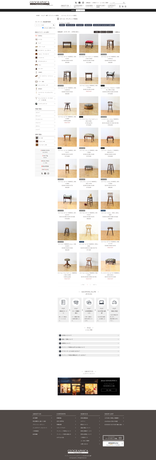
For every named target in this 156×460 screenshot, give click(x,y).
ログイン (83, 421)
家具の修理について (86, 434)
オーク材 (41, 138)
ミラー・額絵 (41, 81)
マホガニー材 (42, 141)
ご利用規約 (36, 431)
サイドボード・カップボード (44, 50)
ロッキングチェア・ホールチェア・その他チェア (104, 25)
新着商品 (40, 35)
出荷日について (64, 343)
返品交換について (85, 428)
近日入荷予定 (60, 421)
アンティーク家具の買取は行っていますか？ (72, 355)
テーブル (40, 39)
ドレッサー (40, 68)
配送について (84, 424)
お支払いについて (65, 335)
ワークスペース (39, 119)
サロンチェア (88, 25)
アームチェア (80, 25)
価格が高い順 (103, 32)
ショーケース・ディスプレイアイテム (45, 93)
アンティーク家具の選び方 (64, 434)
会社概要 (35, 418)
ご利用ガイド (95, 2)
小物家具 (40, 72)
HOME (38, 15)
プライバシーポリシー (39, 424)
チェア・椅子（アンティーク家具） (50, 15)
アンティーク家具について (64, 431)
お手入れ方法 (60, 437)
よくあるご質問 (104, 2)
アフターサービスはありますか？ (69, 351)
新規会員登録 (45, 166)
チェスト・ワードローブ (43, 54)
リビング (37, 112)
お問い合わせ (84, 444)
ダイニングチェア (70, 25)
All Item (62, 25)
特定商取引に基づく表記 (39, 421)
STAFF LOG (45, 169)
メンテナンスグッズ (42, 103)
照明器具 (40, 88)
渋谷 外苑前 (111, 421)
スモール (37, 126)
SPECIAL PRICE (45, 161)
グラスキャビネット (42, 61)
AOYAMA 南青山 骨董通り (112, 418)
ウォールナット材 (43, 144)
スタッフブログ (61, 428)
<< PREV (82, 284)
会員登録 (88, 2)
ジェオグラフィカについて (40, 428)
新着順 (97, 32)
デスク (39, 65)
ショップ (37, 129)
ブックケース (41, 57)
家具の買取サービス (86, 431)
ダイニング (38, 116)
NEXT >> (95, 284)
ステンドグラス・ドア (43, 85)
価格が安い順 (110, 32)
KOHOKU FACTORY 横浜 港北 (113, 424)
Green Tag (45, 156)
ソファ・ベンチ (41, 46)
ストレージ (38, 122)
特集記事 (59, 424)
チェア (39, 43)
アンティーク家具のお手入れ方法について (72, 347)
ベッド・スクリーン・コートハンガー (45, 76)
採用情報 (35, 434)
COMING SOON (45, 151)
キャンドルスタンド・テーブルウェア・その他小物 (45, 99)
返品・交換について (66, 339)
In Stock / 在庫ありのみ (49, 27)
